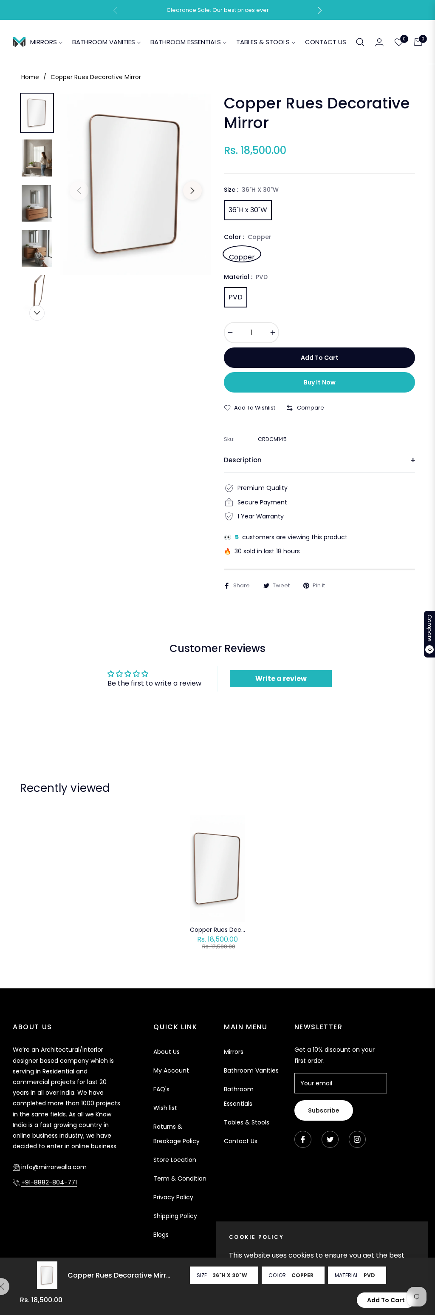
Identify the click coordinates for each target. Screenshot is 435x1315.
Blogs (161, 1234)
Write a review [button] (281, 678)
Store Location (174, 1160)
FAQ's (161, 1089)
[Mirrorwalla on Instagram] (357, 1139)
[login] (379, 42)
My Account (171, 1070)
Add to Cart (386, 1300)
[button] (320, 10)
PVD (236, 297)
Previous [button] (79, 190)
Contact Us (240, 1141)
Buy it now (320, 382)
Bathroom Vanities (251, 1070)
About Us (166, 1051)
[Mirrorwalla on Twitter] (330, 1139)
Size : (251, 189)
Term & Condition (179, 1178)
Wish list (165, 1108)
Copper (242, 256)
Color (277, 1275)
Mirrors (233, 1051)
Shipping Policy (175, 1216)
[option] (135, 184)
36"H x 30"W (248, 210)
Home (30, 77)
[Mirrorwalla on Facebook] (302, 1139)
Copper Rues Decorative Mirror (217, 929)
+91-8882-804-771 (49, 1182)
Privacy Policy (173, 1197)
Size (202, 1275)
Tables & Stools (246, 1122)
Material (346, 1275)
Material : (246, 277)
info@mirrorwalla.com (54, 1167)
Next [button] (192, 190)
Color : (247, 237)
